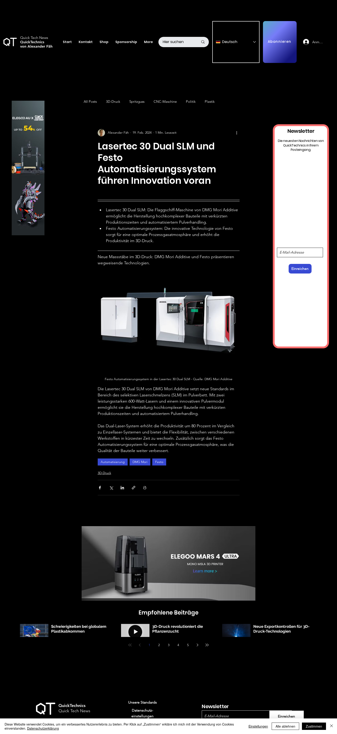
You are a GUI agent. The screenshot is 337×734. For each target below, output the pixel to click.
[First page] (130, 645)
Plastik (210, 101)
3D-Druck (113, 101)
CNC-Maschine (165, 101)
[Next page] (197, 645)
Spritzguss (136, 101)
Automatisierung (113, 462)
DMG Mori (140, 462)
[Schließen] (331, 726)
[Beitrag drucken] (145, 487)
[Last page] (207, 645)
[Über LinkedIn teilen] (122, 487)
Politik (191, 101)
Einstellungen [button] (258, 726)
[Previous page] (139, 645)
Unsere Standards (142, 702)
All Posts (90, 101)
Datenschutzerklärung (43, 728)
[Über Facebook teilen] (100, 487)
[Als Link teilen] (133, 487)
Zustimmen (314, 726)
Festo (159, 462)
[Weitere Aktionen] (237, 132)
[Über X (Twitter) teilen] (111, 487)
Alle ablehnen (285, 726)
